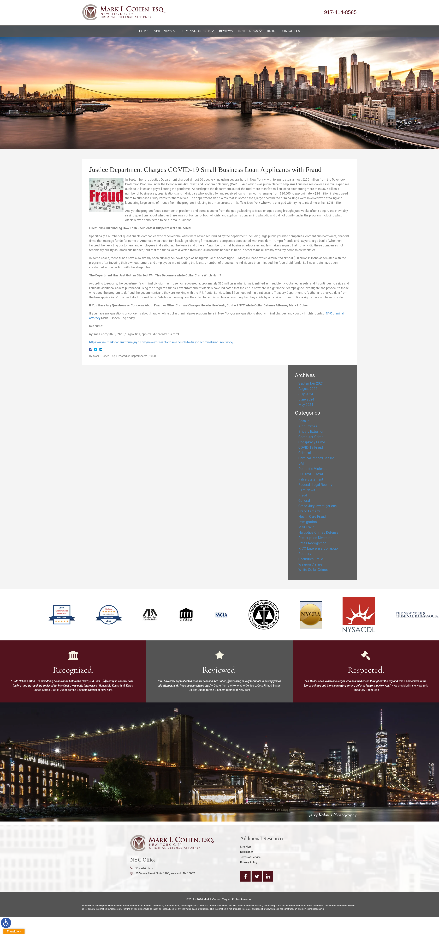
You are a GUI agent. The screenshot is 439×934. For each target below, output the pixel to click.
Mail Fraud (306, 527)
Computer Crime (310, 437)
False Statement (310, 479)
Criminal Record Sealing (316, 458)
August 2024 (307, 389)
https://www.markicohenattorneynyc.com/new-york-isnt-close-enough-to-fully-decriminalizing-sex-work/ (161, 342)
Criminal (304, 453)
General (304, 501)
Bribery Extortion (311, 431)
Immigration (307, 522)
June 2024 (306, 399)
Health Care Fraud (312, 516)
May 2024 (305, 405)
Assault (304, 421)
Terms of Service (250, 857)
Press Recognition (312, 543)
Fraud (302, 495)
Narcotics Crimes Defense (318, 532)
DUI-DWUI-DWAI (310, 474)
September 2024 (311, 383)
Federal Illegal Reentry (315, 485)
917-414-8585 (340, 12)
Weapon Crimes (310, 564)
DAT (301, 463)
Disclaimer (246, 851)
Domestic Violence (312, 469)
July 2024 (305, 394)
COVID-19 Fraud (310, 447)
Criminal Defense (195, 31)
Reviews (226, 31)
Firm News (306, 490)
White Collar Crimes (313, 570)
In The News (248, 31)
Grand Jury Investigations (317, 506)
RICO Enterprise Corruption (319, 548)
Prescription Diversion (315, 538)
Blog (271, 31)
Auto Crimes (307, 426)
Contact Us (290, 31)
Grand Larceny (309, 511)
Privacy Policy (248, 862)
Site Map (245, 846)
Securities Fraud (310, 559)
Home (143, 31)
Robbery (304, 554)
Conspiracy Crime (311, 442)
